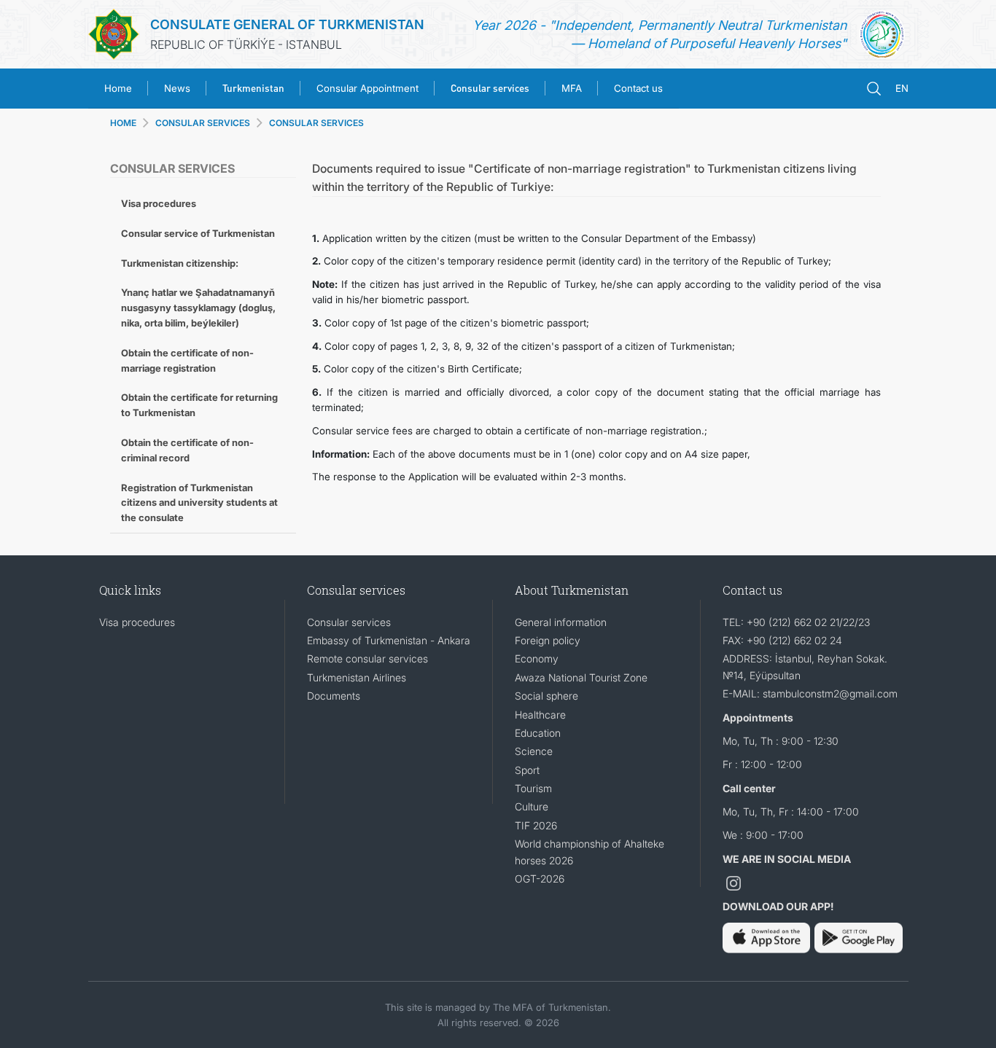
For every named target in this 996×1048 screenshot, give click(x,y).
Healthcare (540, 714)
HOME (123, 122)
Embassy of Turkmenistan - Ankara (388, 640)
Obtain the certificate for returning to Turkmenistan (199, 404)
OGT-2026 (539, 878)
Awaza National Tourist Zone (581, 677)
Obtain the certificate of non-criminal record (187, 450)
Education (538, 733)
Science (534, 751)
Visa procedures (158, 203)
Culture (531, 806)
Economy (537, 658)
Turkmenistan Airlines (356, 677)
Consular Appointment (367, 88)
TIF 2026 (536, 825)
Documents (333, 695)
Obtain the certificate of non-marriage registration (187, 360)
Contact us (638, 88)
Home (118, 88)
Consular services (349, 622)
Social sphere (546, 695)
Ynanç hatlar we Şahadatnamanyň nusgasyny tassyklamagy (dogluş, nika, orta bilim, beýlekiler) (198, 307)
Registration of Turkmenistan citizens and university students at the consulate (199, 503)
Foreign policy (547, 640)
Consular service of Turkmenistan (198, 233)
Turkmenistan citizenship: (179, 263)
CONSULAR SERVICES (316, 122)
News (177, 88)
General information (561, 622)
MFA (571, 88)
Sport (527, 770)
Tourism (533, 788)
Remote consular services (367, 658)
